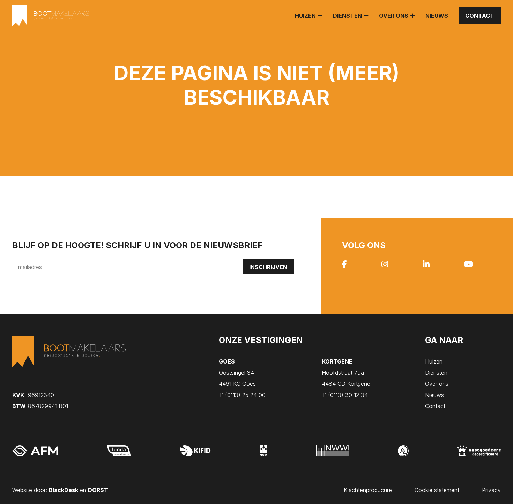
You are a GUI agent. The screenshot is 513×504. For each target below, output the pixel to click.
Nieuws (436, 15)
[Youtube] (468, 264)
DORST (98, 490)
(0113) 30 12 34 (345, 394)
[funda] (119, 450)
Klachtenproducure (368, 490)
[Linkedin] (426, 264)
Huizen (305, 15)
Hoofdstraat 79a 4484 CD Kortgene (346, 372)
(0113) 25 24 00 (242, 394)
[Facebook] (344, 264)
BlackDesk (63, 490)
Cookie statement (437, 490)
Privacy (491, 490)
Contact (479, 15)
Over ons (393, 15)
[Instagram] (384, 264)
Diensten (347, 15)
